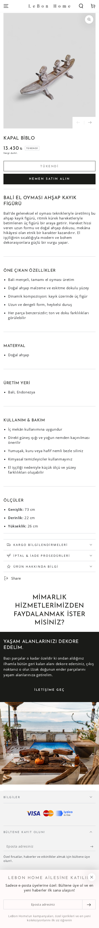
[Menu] (6, 6)
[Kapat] (92, 877)
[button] (81, 6)
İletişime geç (49, 689)
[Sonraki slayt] (90, 122)
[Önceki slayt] (78, 122)
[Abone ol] (93, 846)
